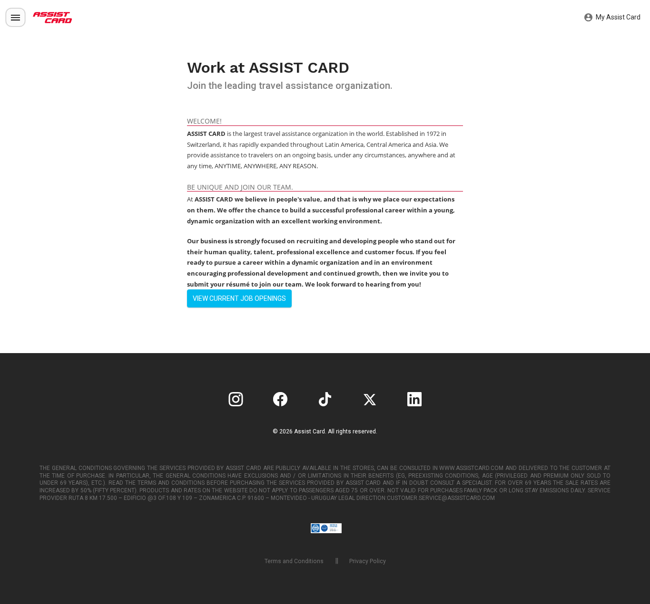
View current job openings (239, 298)
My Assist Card (617, 17)
